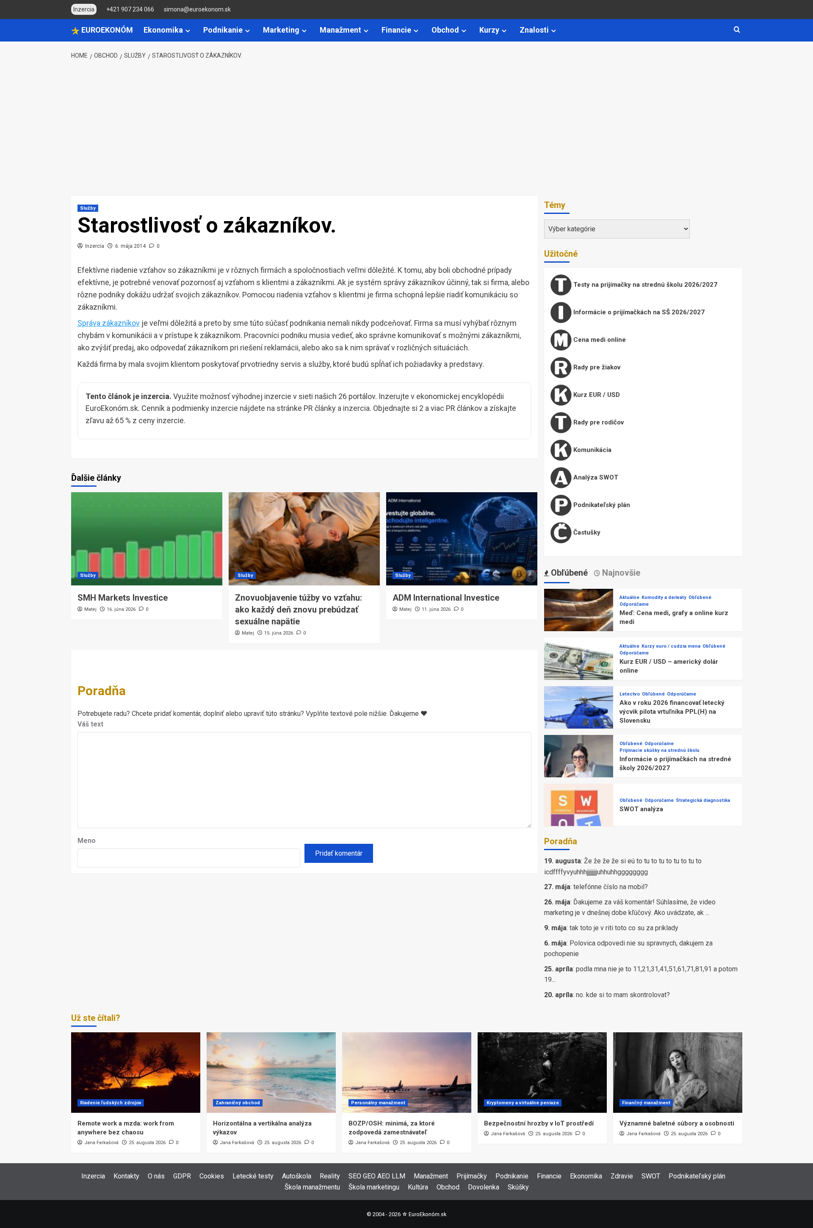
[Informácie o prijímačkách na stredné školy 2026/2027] (579, 769)
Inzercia (94, 246)
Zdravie (622, 1176)
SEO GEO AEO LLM (376, 1176)
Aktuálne (629, 597)
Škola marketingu (373, 1187)
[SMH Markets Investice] (146, 538)
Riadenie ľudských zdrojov (110, 1103)
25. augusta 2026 (147, 1142)
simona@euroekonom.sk (197, 9)
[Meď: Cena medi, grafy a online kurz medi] (579, 623)
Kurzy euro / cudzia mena (671, 646)
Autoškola (296, 1176)
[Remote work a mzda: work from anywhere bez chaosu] (135, 1072)
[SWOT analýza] (579, 818)
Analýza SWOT (595, 477)
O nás (156, 1176)
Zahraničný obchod (238, 1103)
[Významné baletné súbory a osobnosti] (677, 1072)
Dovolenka (483, 1187)
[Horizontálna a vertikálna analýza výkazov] (271, 1072)
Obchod (445, 29)
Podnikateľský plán (601, 505)
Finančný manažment (646, 1103)
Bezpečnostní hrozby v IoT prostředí (539, 1123)
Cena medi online (599, 340)
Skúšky (518, 1187)
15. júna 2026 (278, 633)
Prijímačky (471, 1176)
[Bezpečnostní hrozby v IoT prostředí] (542, 1072)
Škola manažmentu (312, 1187)
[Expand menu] (188, 30)
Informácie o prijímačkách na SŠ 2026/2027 (638, 312)
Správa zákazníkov (108, 323)
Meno (86, 841)
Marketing (281, 29)
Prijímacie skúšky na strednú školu (659, 750)
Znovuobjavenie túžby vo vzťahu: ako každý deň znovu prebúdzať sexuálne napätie (298, 609)
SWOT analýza (641, 809)
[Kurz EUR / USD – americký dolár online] (579, 672)
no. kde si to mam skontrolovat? (623, 995)
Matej (90, 609)
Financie (396, 29)
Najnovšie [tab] (620, 573)
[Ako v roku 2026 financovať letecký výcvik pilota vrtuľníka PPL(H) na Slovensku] (579, 720)
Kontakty (126, 1176)
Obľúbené (700, 597)
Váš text (90, 724)
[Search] (737, 29)
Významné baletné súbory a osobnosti (676, 1123)
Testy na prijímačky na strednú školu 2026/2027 (644, 284)
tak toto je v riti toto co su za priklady (624, 928)
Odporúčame (634, 604)
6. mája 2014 (130, 246)
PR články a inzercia (337, 408)
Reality (330, 1176)
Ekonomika (163, 29)
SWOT (651, 1176)
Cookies (211, 1176)
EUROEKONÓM (106, 29)
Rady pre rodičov (598, 422)
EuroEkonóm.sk (427, 1214)
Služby (88, 208)
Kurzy (489, 29)
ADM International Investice (446, 598)
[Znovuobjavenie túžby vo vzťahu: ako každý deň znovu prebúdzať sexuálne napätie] (304, 538)
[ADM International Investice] (461, 538)
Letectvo (629, 694)
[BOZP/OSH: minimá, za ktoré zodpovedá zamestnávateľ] (406, 1072)
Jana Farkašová (101, 1142)
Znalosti (534, 29)
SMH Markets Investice (122, 598)
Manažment (340, 29)
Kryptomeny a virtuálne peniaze (523, 1103)
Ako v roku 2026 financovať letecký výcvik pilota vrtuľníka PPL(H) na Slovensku (672, 711)
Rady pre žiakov (596, 367)
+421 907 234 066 (130, 9)
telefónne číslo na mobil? (610, 887)
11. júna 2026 (436, 609)
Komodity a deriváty (664, 597)
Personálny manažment (378, 1103)
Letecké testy (253, 1176)
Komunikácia (591, 450)
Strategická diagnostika (703, 800)
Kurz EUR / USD (596, 395)
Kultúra (418, 1187)
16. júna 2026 (121, 609)
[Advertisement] (406, 128)
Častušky (586, 532)
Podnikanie (223, 29)
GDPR (182, 1176)
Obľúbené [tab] (568, 573)
